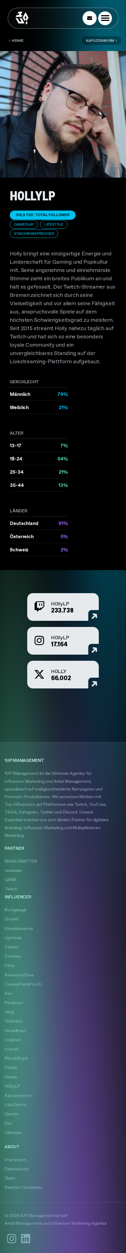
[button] (105, 18)
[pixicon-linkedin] (26, 1238)
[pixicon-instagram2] (12, 1238)
